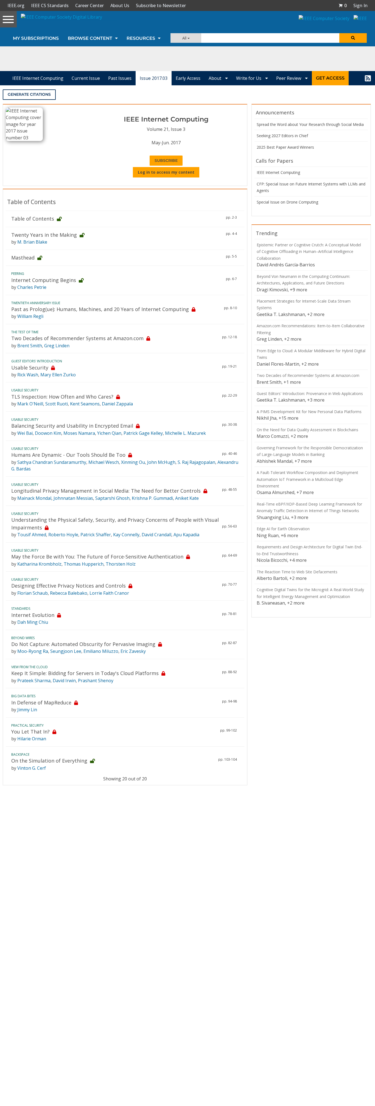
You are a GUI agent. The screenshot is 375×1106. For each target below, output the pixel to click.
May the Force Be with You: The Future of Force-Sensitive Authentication (97, 556)
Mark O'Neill (30, 404)
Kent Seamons (85, 404)
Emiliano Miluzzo (100, 651)
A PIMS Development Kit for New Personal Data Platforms (309, 411)
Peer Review (289, 78)
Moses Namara (79, 433)
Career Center (89, 5)
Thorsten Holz (121, 564)
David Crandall (156, 535)
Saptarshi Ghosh (112, 498)
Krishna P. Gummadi (152, 498)
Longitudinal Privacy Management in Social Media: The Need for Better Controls (106, 490)
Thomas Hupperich (83, 564)
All (185, 38)
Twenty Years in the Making (44, 235)
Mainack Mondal (34, 498)
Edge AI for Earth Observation (283, 528)
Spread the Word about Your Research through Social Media (310, 124)
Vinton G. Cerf (31, 768)
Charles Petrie (31, 287)
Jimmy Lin (27, 710)
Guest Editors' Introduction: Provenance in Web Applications (310, 393)
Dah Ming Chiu (32, 622)
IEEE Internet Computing (37, 78)
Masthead (23, 257)
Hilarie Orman (31, 739)
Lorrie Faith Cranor (109, 593)
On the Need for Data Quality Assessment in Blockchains (307, 429)
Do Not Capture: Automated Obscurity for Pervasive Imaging (83, 644)
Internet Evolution (32, 615)
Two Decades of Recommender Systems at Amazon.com (77, 338)
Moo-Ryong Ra (32, 651)
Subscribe (166, 160)
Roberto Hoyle (63, 535)
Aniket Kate (187, 498)
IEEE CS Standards (50, 5)
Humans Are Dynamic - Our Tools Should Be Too (68, 455)
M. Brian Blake (32, 242)
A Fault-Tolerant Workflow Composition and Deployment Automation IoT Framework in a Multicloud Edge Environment (307, 479)
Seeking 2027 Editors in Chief (282, 135)
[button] (342, 5)
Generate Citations (29, 94)
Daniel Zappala (117, 404)
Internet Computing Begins (43, 280)
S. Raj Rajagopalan (196, 462)
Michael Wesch (103, 462)
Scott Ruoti (56, 404)
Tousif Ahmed (31, 535)
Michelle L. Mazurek (185, 433)
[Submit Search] (353, 38)
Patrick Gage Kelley (143, 433)
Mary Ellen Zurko (58, 375)
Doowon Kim (48, 433)
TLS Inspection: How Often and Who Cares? (62, 396)
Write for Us (249, 78)
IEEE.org (15, 5)
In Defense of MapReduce (41, 702)
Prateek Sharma (34, 681)
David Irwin (64, 681)
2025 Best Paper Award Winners (285, 147)
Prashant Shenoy (95, 681)
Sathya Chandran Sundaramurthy (51, 462)
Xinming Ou (133, 462)
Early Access (188, 78)
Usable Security (29, 367)
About (215, 78)
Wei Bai (25, 433)
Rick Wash (27, 375)
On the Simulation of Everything (49, 760)
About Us (119, 5)
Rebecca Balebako (68, 593)
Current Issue (86, 78)
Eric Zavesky (133, 651)
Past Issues (119, 78)
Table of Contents (32, 218)
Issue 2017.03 (153, 78)
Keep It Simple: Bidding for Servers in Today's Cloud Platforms (85, 673)
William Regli (30, 316)
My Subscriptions (36, 38)
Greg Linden (56, 346)
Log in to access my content (166, 172)
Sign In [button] (360, 5)
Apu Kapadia (186, 535)
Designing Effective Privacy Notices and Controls (68, 585)
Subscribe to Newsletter (161, 5)
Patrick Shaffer (95, 535)
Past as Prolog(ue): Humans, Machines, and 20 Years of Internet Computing (100, 309)
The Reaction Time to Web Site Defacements (297, 571)
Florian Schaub (32, 593)
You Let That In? (30, 731)
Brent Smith (29, 346)
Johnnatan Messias (73, 498)
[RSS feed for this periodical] (368, 78)
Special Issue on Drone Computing (287, 202)
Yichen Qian (109, 433)
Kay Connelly (126, 535)
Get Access (330, 78)
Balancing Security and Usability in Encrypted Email (72, 425)
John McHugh (161, 462)
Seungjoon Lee (65, 651)
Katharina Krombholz (39, 564)
